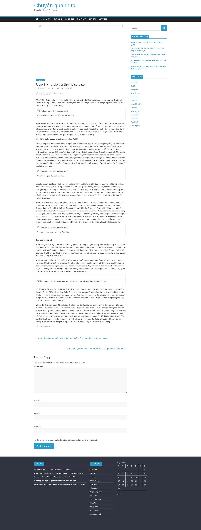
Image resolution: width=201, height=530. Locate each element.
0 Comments (67, 88)
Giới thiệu (102, 19)
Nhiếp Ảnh (40, 80)
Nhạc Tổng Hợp (136, 104)
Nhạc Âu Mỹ (135, 93)
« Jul (118, 494)
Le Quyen (57, 88)
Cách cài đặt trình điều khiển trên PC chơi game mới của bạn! (97, 348)
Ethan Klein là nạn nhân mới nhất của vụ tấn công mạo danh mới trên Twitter (71, 338)
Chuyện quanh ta (54, 5)
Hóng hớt (69, 19)
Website (37, 427)
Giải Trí (92, 19)
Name (37, 400)
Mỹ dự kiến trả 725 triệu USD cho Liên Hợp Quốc (52, 469)
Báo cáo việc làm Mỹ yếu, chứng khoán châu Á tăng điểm (55, 477)
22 (140, 481)
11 (123, 477)
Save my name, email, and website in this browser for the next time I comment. (67, 440)
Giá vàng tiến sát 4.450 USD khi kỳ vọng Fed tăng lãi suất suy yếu (58, 473)
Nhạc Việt (45, 19)
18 (123, 481)
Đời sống (58, 19)
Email (37, 413)
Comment (38, 367)
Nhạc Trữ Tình (136, 111)
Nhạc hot (134, 97)
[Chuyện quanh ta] (36, 19)
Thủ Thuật (81, 19)
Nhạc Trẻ (134, 108)
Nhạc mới (134, 100)
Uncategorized (136, 126)
